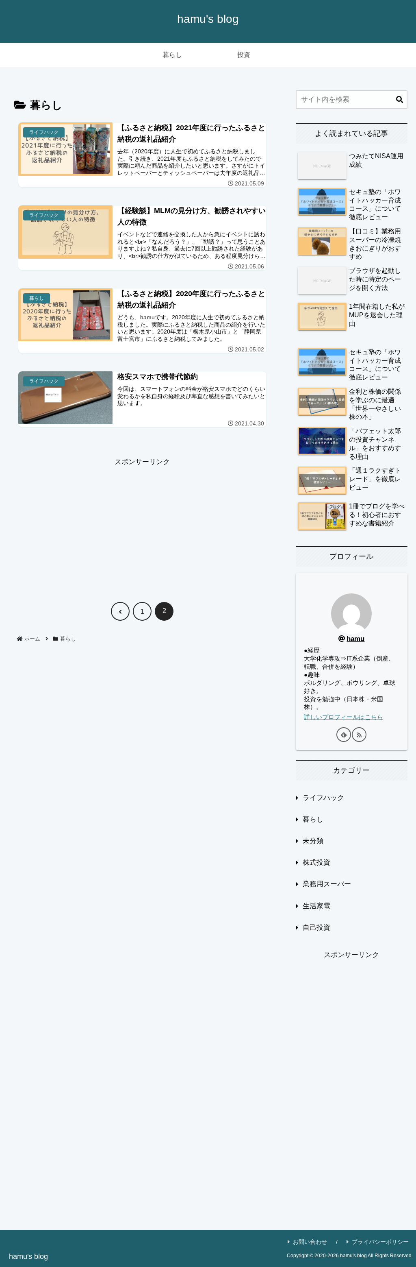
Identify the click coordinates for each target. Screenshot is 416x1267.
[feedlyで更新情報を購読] (343, 734)
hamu (355, 639)
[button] (399, 100)
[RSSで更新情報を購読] (359, 734)
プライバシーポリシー (380, 1242)
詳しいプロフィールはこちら (343, 716)
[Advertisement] (142, 525)
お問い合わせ (310, 1242)
